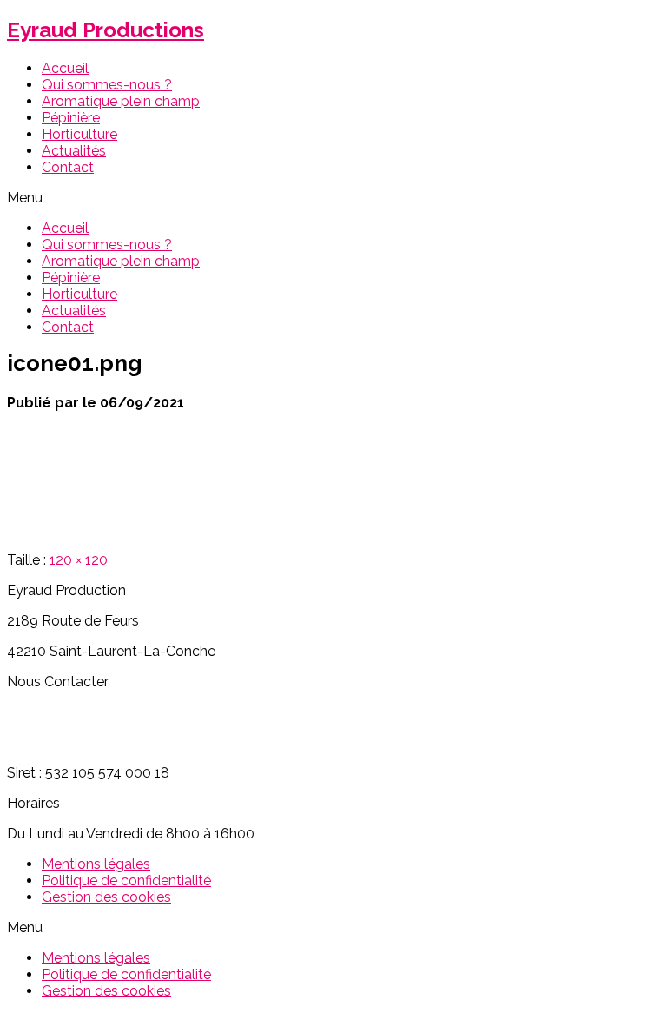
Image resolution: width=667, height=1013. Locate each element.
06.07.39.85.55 (53, 712)
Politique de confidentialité (126, 880)
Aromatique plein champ (121, 101)
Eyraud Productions (105, 30)
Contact (68, 167)
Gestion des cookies (106, 897)
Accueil (65, 68)
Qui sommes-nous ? (107, 84)
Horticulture (79, 134)
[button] (333, 197)
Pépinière (71, 117)
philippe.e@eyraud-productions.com (123, 742)
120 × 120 (79, 560)
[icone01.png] (59, 529)
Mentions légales (96, 864)
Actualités (74, 150)
